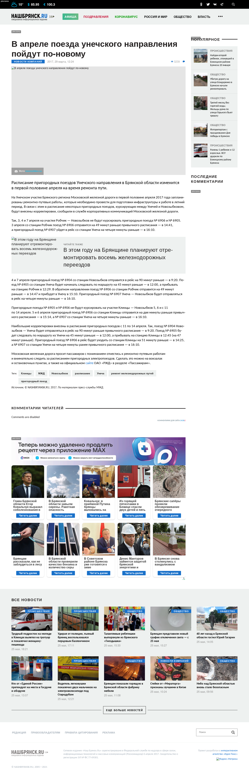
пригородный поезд (34, 381)
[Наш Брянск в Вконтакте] (215, 4)
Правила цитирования (81, 732)
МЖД (41, 373)
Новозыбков (60, 373)
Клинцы (26, 373)
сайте (89, 363)
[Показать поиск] (233, 4)
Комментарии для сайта (171, 421)
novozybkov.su (33, 171)
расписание (82, 373)
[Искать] (233, 732)
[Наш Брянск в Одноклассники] (201, 4)
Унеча (100, 373)
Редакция (19, 732)
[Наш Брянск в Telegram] (221, 4)
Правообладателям (45, 732)
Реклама (108, 732)
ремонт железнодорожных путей (132, 373)
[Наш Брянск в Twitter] (208, 4)
